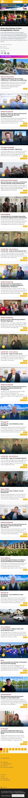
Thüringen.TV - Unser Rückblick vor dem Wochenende (12, 424)
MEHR (25, 88)
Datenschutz (5, 778)
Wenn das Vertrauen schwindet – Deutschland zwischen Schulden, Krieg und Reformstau (14, 182)
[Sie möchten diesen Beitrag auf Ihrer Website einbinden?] (5, 53)
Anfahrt (4, 774)
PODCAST (23, 125)
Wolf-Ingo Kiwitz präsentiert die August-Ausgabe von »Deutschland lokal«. (12, 697)
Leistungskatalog (6, 780)
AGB (3, 776)
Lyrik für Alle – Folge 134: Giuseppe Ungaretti (13, 458)
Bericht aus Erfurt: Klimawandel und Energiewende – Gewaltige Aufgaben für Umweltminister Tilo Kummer (12, 285)
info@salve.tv (5, 762)
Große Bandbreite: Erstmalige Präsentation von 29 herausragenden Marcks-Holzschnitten (14, 217)
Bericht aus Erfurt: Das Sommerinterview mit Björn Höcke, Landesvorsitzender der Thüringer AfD (13, 525)
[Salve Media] (14, 7)
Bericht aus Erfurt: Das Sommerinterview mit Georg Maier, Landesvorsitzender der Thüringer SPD (13, 388)
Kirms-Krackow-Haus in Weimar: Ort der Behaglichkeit (12, 491)
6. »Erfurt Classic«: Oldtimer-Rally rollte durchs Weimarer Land (12, 629)
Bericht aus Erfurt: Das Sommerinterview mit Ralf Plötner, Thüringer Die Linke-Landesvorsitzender (13, 115)
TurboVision (10, 767)
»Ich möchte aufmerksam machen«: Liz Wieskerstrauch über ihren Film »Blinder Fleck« (12, 732)
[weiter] (4, 751)
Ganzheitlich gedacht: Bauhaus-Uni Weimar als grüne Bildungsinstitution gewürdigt (13, 560)
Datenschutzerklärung (20, 792)
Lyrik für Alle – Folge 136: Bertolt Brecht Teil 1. (14, 251)
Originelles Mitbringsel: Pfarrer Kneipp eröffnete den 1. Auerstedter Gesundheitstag (13, 79)
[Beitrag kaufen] (8, 53)
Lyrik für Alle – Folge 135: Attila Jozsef (11, 354)
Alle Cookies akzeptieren (18, 795)
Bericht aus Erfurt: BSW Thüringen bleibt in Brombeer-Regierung (13, 320)
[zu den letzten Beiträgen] (7, 751)
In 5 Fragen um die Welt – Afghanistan (11, 149)
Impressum (5, 765)
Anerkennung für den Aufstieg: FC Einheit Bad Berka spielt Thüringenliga (14, 662)
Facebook (5, 787)
